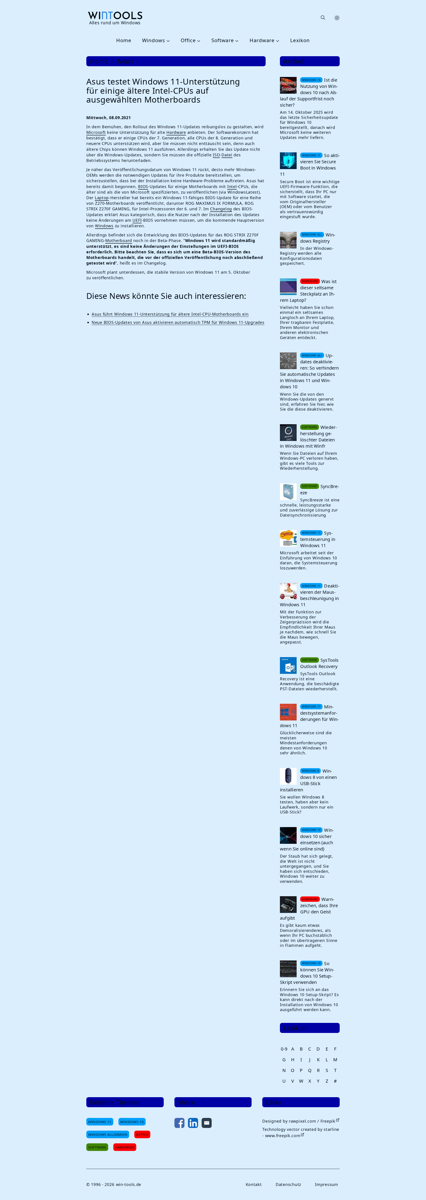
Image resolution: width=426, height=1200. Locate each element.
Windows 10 (132, 1121)
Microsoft (96, 132)
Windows (153, 40)
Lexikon (300, 40)
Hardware (262, 40)
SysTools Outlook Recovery (319, 663)
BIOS (143, 186)
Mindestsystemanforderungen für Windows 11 (309, 716)
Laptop (102, 197)
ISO (216, 154)
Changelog (221, 208)
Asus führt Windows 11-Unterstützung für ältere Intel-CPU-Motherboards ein (170, 314)
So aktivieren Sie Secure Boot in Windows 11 (310, 164)
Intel (232, 186)
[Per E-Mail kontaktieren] (207, 1124)
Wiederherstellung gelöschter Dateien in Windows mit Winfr (308, 436)
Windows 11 (100, 1121)
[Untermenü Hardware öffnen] (277, 41)
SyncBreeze (319, 489)
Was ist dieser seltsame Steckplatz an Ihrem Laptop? (308, 290)
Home (123, 40)
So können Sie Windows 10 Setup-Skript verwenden (307, 972)
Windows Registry (317, 238)
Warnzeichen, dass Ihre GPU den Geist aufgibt (309, 908)
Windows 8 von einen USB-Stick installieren (308, 780)
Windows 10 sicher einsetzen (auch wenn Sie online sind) (307, 839)
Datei (226, 154)
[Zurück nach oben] (415, 1189)
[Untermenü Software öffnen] (236, 41)
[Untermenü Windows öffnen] (167, 41)
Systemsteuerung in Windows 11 (317, 539)
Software (222, 40)
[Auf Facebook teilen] (179, 1124)
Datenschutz (288, 1184)
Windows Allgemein (107, 1134)
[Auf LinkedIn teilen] (193, 1124)
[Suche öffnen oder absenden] (322, 17)
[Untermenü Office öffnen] (198, 41)
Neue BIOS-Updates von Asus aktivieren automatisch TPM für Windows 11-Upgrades (178, 322)
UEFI (137, 220)
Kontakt (254, 1184)
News (125, 61)
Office (188, 40)
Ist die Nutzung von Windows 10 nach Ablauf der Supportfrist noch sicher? (309, 92)
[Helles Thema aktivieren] (337, 18)
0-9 (284, 1049)
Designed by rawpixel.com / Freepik (298, 1121)
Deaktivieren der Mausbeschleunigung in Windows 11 (309, 595)
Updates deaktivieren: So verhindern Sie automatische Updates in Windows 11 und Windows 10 (309, 371)
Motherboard (118, 240)
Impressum (326, 1184)
